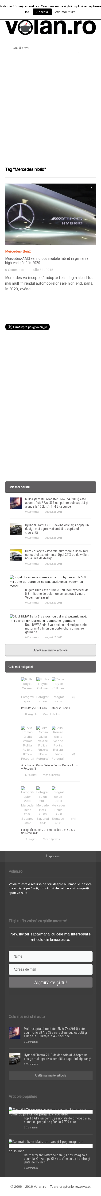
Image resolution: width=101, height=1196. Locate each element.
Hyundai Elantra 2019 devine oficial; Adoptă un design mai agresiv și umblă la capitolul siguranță (57, 528)
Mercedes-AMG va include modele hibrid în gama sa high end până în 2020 (47, 260)
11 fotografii (31, 714)
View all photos (51, 714)
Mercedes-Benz (18, 251)
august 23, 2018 (53, 537)
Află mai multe (65, 12)
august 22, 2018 (53, 563)
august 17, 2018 (53, 637)
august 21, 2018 (53, 602)
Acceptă (42, 12)
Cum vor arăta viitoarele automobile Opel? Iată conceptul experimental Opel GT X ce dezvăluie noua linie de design (57, 554)
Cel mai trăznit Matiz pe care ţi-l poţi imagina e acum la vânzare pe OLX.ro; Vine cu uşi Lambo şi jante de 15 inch (57, 1158)
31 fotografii (31, 839)
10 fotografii (31, 774)
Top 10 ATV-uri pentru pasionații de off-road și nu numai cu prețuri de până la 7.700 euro (58, 1120)
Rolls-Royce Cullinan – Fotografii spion (45, 708)
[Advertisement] (50, 112)
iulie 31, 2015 (43, 270)
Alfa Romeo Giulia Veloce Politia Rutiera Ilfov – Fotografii (49, 766)
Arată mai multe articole (50, 650)
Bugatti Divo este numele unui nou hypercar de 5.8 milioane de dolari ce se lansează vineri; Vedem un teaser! (57, 593)
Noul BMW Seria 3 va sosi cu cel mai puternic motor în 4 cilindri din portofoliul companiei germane (56, 628)
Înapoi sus (52, 856)
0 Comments (14, 270)
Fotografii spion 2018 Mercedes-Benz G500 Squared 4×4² (48, 831)
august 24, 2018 (53, 511)
